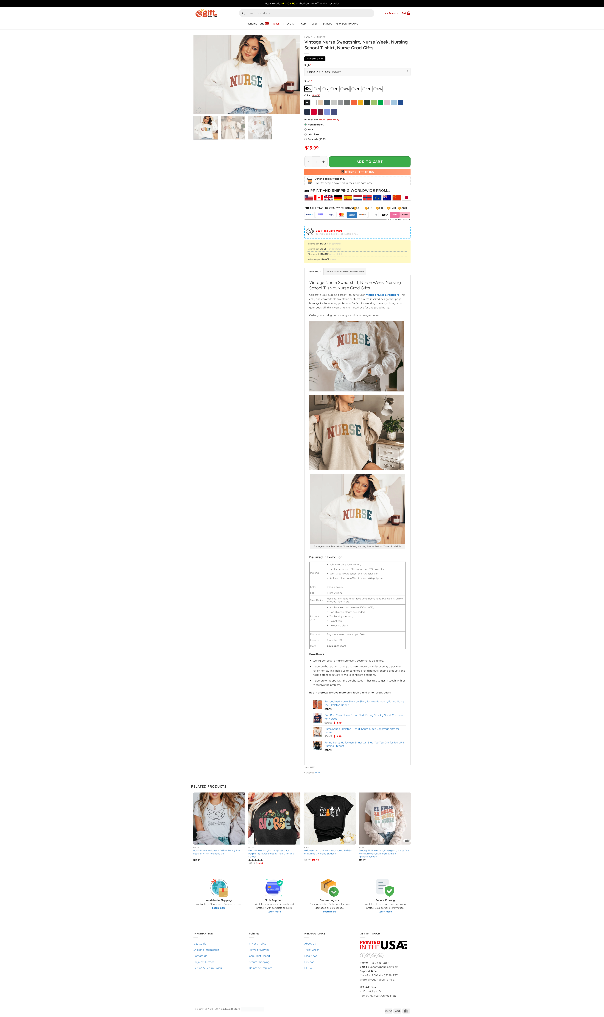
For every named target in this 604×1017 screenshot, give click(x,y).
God (303, 23)
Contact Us (200, 955)
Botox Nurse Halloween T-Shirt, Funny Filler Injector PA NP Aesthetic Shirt (217, 852)
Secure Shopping (259, 962)
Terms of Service (259, 949)
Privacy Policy (257, 943)
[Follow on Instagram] (369, 956)
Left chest (313, 134)
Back (310, 129)
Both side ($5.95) (317, 139)
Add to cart (370, 161)
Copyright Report (259, 955)
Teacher (290, 23)
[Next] (293, 74)
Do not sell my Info (260, 968)
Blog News (310, 955)
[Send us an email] (380, 956)
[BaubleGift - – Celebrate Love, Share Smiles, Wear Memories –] (209, 13)
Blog (329, 23)
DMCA (308, 968)
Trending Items (255, 23)
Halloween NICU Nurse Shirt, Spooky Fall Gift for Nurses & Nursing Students (328, 852)
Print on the (311, 119)
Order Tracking (348, 23)
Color (307, 95)
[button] (406, 13)
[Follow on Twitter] (375, 956)
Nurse (276, 23)
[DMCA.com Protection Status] (252, 1008)
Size (307, 81)
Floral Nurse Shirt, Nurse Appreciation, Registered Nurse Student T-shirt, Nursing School (271, 853)
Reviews (309, 962)
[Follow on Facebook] (363, 956)
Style (307, 65)
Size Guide (199, 943)
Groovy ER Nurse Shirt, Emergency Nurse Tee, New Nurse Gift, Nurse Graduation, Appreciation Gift (384, 853)
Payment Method (204, 962)
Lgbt (314, 23)
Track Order (311, 949)
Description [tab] (314, 271)
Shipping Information (206, 949)
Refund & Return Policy (207, 968)
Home (308, 37)
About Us (310, 943)
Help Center (390, 13)
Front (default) (316, 124)
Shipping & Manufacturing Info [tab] (345, 271)
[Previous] (199, 74)
